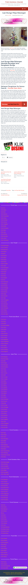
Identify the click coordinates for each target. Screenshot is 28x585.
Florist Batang (3, 251)
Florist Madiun (3, 210)
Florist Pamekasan (4, 399)
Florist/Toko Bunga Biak (5, 565)
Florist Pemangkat (4, 499)
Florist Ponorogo (4, 405)
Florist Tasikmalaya (4, 240)
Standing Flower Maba (5, 194)
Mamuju (2, 513)
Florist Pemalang (4, 285)
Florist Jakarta (3, 238)
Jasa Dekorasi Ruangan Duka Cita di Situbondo (6, 180)
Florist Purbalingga (4, 287)
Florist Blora (3, 212)
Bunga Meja (8, 190)
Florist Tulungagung (4, 423)
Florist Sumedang (4, 349)
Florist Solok (3, 432)
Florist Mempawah (4, 497)
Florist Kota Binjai (4, 464)
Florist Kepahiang (4, 444)
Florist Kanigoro (4, 362)
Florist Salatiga (4, 310)
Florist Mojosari (4, 391)
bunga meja (12, 70)
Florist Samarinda (4, 485)
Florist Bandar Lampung (5, 454)
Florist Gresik (3, 369)
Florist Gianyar (4, 550)
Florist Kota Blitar (4, 427)
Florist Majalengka (4, 339)
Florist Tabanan (4, 556)
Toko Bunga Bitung (4, 533)
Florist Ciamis (3, 319)
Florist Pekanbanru (4, 438)
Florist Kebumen (4, 214)
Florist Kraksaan (4, 409)
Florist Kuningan (4, 337)
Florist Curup (3, 442)
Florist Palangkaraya (5, 483)
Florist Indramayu (4, 333)
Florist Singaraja (4, 538)
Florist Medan (3, 440)
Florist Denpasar (4, 540)
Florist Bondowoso (4, 366)
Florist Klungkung (4, 554)
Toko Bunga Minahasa (5, 527)
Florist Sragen (3, 293)
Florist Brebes (3, 226)
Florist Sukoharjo (4, 220)
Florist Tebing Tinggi (5, 474)
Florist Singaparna (4, 351)
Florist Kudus (3, 275)
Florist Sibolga (3, 470)
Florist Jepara (3, 265)
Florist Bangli (3, 546)
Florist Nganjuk (4, 393)
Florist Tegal (3, 297)
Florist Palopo (3, 517)
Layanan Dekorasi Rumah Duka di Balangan (19, 172)
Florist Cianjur (3, 327)
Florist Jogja (3, 232)
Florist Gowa (3, 525)
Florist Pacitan (3, 397)
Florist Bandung (4, 234)
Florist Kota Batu (4, 425)
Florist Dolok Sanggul (5, 462)
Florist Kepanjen (4, 387)
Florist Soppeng (4, 523)
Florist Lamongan (4, 377)
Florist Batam (3, 448)
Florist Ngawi (3, 395)
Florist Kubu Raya (4, 491)
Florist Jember (3, 371)
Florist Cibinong (4, 222)
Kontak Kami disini (14, 88)
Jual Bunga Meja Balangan (19, 190)
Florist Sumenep (4, 417)
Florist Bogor (3, 230)
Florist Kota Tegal (4, 314)
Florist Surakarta (4, 312)
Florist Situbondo (4, 415)
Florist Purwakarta (4, 343)
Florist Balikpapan (4, 479)
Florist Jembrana (4, 552)
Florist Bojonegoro (4, 364)
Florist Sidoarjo (4, 413)
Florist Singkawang (4, 489)
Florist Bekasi (3, 323)
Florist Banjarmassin (5, 487)
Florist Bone (3, 515)
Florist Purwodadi (4, 263)
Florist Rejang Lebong (5, 446)
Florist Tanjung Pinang (5, 450)
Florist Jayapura (4, 563)
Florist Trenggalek (4, 224)
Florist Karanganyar (4, 228)
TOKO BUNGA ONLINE (14, 2)
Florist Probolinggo (4, 407)
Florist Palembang (4, 452)
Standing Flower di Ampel (22, 194)
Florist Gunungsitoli (4, 466)
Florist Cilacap (3, 218)
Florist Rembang (4, 291)
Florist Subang (3, 345)
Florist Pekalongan (4, 281)
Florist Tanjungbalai (4, 472)
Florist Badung (3, 544)
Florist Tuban (3, 421)
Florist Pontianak (4, 481)
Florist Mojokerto (4, 389)
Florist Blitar (3, 360)
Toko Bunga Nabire (4, 568)
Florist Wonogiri (4, 301)
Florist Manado (4, 511)
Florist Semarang (4, 236)
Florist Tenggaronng (4, 493)
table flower (12, 48)
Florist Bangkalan (4, 356)
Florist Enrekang (4, 521)
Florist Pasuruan (4, 401)
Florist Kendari (3, 506)
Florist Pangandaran (5, 216)
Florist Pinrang (3, 519)
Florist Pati (3, 208)
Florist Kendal (3, 271)
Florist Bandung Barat (5, 325)
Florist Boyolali (4, 255)
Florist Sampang (4, 411)
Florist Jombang (4, 373)
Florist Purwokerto (4, 247)
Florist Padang (3, 434)
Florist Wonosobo (4, 304)
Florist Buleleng (4, 548)
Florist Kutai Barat (4, 495)
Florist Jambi (3, 436)
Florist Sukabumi (4, 347)
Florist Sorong (3, 561)
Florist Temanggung (4, 300)
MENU (25, 8)
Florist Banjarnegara (5, 245)
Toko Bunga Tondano (5, 531)
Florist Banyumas (4, 249)
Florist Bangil (3, 403)
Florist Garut (3, 331)
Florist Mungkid (4, 277)
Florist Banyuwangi (4, 358)
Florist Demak (3, 261)
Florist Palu (3, 505)
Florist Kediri (3, 375)
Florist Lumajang (4, 379)
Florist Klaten (3, 273)
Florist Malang (3, 385)
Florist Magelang (4, 283)
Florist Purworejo (4, 289)
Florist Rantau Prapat (5, 468)
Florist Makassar (4, 509)
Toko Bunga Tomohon (5, 529)
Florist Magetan (4, 383)
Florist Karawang (4, 335)
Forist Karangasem (4, 542)
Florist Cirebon (3, 329)
